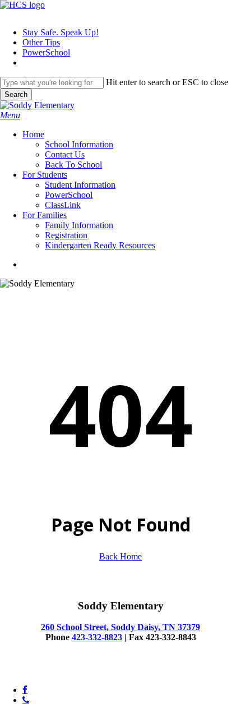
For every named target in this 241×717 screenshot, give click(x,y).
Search (15, 94)
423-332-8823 (97, 637)
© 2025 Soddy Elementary (47, 671)
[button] (10, 115)
